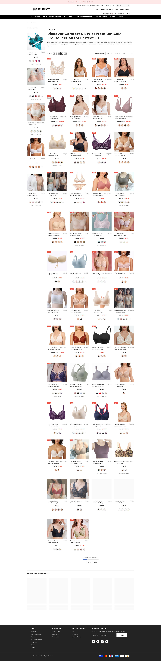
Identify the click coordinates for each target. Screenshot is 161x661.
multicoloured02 (100, 433)
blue (104, 125)
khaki (58, 281)
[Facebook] (93, 641)
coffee (39, 167)
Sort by (117, 53)
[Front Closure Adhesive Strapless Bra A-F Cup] (57, 261)
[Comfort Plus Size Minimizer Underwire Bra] (124, 412)
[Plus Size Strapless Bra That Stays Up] (57, 449)
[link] (37, 606)
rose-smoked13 (104, 356)
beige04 (124, 433)
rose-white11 (57, 356)
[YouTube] (106, 641)
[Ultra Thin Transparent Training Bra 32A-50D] (102, 298)
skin (125, 202)
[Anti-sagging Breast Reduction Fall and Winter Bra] (79, 221)
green (101, 125)
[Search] (123, 5)
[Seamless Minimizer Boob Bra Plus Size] (124, 298)
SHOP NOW (90, 2)
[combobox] (121, 5)
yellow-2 (73, 88)
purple (39, 61)
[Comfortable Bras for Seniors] (79, 261)
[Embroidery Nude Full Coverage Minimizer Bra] (124, 372)
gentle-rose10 (125, 281)
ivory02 (82, 125)
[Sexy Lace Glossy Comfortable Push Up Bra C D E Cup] (124, 489)
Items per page (99, 53)
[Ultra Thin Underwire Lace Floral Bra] (79, 529)
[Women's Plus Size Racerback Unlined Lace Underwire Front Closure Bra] (124, 335)
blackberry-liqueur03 (104, 162)
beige (33, 61)
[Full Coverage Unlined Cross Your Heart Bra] (124, 67)
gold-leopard (122, 470)
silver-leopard (125, 470)
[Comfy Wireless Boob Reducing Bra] (57, 489)
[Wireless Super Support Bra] (57, 181)
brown (78, 470)
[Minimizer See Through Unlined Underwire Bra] (79, 298)
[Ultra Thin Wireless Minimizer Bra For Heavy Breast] (57, 67)
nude (124, 393)
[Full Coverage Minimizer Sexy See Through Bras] (124, 221)
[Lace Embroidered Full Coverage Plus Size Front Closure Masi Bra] (79, 335)
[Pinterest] (102, 641)
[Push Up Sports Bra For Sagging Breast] (102, 412)
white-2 (82, 88)
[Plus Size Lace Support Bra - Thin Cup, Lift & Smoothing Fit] (36, 76)
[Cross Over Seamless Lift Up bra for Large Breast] (57, 142)
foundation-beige (31, 131)
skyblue (51, 202)
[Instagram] (97, 641)
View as (49, 53)
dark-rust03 (79, 356)
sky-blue (37, 131)
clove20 (104, 202)
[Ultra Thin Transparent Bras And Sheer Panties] (79, 67)
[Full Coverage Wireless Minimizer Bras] (102, 67)
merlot (128, 162)
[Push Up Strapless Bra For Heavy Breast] (79, 105)
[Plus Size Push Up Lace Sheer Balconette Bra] (124, 261)
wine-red (96, 88)
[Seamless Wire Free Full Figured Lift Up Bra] (102, 372)
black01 (76, 125)
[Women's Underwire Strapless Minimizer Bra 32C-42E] (57, 221)
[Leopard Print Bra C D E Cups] (124, 449)
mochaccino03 (119, 125)
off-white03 (125, 356)
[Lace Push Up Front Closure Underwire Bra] (79, 489)
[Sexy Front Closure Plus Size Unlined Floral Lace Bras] (124, 142)
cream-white (34, 131)
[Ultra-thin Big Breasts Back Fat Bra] (124, 181)
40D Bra (35, 23)
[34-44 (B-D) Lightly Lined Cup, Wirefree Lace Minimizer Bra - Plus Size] (57, 372)
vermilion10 (56, 125)
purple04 (122, 356)
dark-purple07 (106, 433)
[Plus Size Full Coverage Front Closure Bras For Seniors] (57, 105)
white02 (56, 242)
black (33, 96)
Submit (122, 635)
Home (29, 23)
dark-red (99, 281)
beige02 (122, 125)
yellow (122, 202)
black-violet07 (99, 202)
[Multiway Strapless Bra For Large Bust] (102, 335)
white (30, 61)
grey (128, 202)
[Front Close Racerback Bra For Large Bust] (57, 335)
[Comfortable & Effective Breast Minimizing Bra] (102, 181)
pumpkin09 (58, 125)
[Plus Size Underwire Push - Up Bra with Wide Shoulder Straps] (79, 449)
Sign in (128, 13)
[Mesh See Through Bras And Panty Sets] (79, 181)
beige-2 (79, 88)
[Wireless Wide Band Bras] (79, 412)
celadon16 (128, 125)
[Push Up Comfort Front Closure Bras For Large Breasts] (124, 105)
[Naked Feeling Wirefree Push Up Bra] (102, 489)
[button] (54, 53)
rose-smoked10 (61, 242)
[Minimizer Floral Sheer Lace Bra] (57, 412)
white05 (127, 433)
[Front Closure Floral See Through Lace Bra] (102, 261)
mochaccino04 (61, 125)
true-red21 (101, 202)
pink (39, 96)
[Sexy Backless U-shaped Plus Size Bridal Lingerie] (57, 529)
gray (39, 202)
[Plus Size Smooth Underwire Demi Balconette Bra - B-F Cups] (36, 147)
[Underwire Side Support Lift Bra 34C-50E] (102, 105)
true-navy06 (97, 433)
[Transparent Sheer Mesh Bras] (102, 142)
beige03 (79, 125)
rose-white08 (53, 125)
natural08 (58, 470)
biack (122, 88)
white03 (101, 356)
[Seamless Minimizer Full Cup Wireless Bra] (57, 298)
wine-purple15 (60, 356)
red (36, 61)
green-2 (76, 88)
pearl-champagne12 (56, 470)
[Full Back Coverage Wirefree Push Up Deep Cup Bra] (79, 142)
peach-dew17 (54, 356)
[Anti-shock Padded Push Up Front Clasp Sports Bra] (79, 372)
